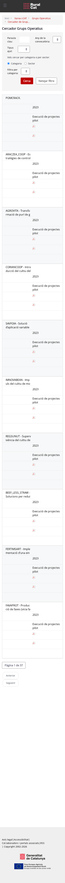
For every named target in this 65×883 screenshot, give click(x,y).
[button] (14, 665)
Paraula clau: (11, 39)
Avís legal (7, 839)
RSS (42, 843)
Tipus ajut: (10, 49)
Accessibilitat (21, 839)
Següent (10, 682)
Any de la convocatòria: (42, 39)
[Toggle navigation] (5, 5)
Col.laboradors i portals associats (20, 843)
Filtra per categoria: (12, 71)
